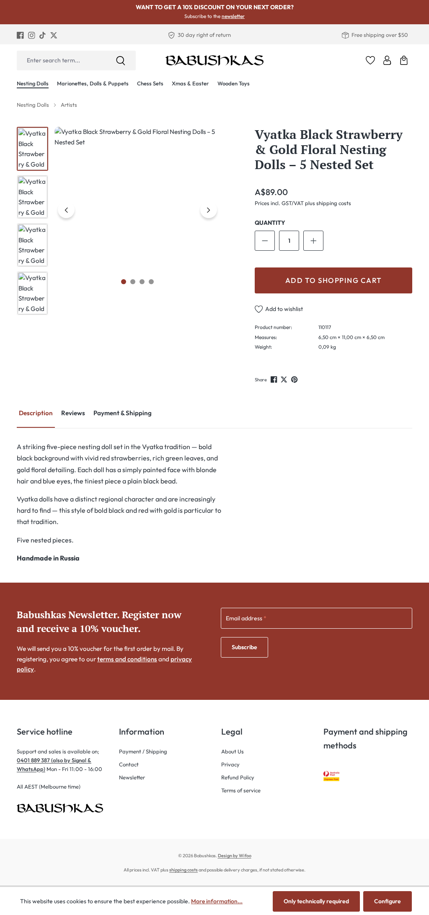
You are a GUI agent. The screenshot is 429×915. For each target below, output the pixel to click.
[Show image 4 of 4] (151, 281)
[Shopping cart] (403, 60)
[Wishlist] (370, 60)
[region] (118, 221)
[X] (53, 35)
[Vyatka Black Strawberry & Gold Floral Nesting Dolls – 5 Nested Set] (137, 210)
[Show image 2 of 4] (132, 281)
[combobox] (61, 60)
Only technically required (316, 901)
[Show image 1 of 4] (123, 281)
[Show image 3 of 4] (142, 281)
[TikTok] (42, 35)
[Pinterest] (295, 379)
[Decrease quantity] (265, 241)
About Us (232, 751)
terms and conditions (127, 659)
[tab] (36, 414)
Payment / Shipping (143, 751)
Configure (387, 901)
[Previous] (66, 209)
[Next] (208, 209)
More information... (217, 901)
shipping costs (183, 870)
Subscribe (244, 647)
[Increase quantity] (313, 241)
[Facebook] (20, 35)
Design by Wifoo (234, 855)
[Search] (121, 60)
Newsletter (132, 777)
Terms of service (241, 790)
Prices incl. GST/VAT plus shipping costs (303, 203)
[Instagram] (31, 35)
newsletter (233, 16)
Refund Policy (237, 777)
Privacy (230, 764)
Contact (129, 764)
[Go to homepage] (214, 60)
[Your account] (387, 60)
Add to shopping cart (333, 280)
